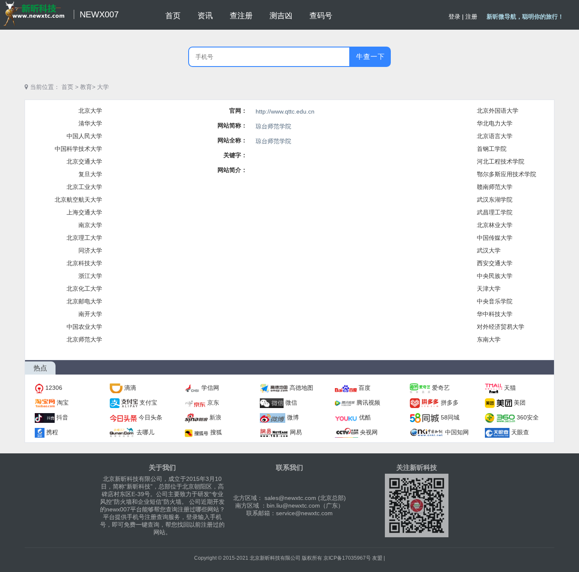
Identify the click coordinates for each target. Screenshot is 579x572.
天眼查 (520, 432)
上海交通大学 (84, 212)
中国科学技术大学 (78, 148)
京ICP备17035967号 (347, 558)
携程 (52, 432)
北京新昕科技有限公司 (275, 558)
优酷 (365, 417)
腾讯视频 (368, 402)
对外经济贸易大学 (500, 326)
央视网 (369, 432)
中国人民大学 (84, 136)
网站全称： (232, 140)
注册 (471, 16)
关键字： (235, 155)
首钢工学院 (492, 148)
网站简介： (232, 170)
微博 (293, 417)
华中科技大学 (494, 314)
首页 (67, 86)
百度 (364, 387)
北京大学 (90, 110)
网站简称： (232, 125)
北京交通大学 (84, 161)
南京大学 (90, 225)
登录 (454, 16)
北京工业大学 (84, 186)
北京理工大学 (84, 237)
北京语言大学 (494, 136)
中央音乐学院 (494, 301)
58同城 (450, 417)
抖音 (62, 417)
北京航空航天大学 (78, 199)
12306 (53, 387)
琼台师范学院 (273, 126)
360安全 (528, 417)
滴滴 (130, 387)
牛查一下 (370, 56)
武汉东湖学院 (494, 199)
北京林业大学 (494, 225)
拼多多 (450, 402)
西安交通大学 (494, 263)
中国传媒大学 (494, 237)
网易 (296, 432)
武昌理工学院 (494, 212)
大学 (103, 86)
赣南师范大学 (494, 186)
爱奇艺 (441, 387)
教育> (87, 86)
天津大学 (489, 288)
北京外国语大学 (497, 110)
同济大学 (90, 250)
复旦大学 (90, 174)
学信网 (210, 387)
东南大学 (489, 339)
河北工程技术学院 (500, 161)
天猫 (510, 387)
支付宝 (148, 402)
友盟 (377, 558)
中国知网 (457, 432)
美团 (520, 402)
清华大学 (90, 123)
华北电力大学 (494, 123)
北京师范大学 (84, 339)
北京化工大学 (84, 288)
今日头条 (150, 417)
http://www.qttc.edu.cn (285, 111)
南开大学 (90, 314)
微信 (291, 402)
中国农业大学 (84, 326)
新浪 (215, 417)
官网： (238, 110)
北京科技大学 (84, 263)
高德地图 (301, 387)
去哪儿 (145, 432)
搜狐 (216, 432)
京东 (213, 402)
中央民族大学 (494, 275)
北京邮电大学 (84, 301)
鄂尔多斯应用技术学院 (506, 174)
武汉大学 (489, 250)
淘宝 (63, 402)
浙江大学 (90, 275)
